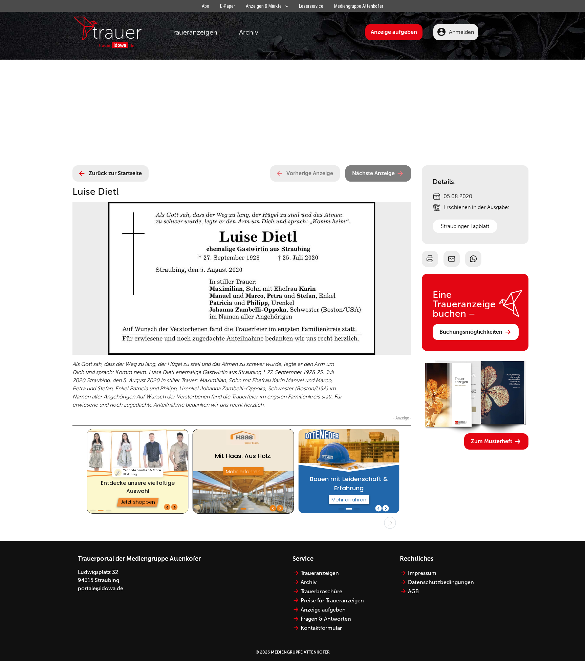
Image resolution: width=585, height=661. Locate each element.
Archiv (248, 32)
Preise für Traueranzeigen (332, 600)
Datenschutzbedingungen (441, 582)
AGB (413, 591)
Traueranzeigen (193, 32)
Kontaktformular (321, 628)
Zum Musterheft (491, 441)
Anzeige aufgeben (394, 32)
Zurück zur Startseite (115, 173)
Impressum (422, 573)
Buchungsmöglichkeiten (470, 332)
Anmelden (461, 32)
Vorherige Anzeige (309, 173)
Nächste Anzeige (373, 173)
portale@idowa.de (100, 588)
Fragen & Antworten (326, 619)
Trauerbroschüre (321, 591)
